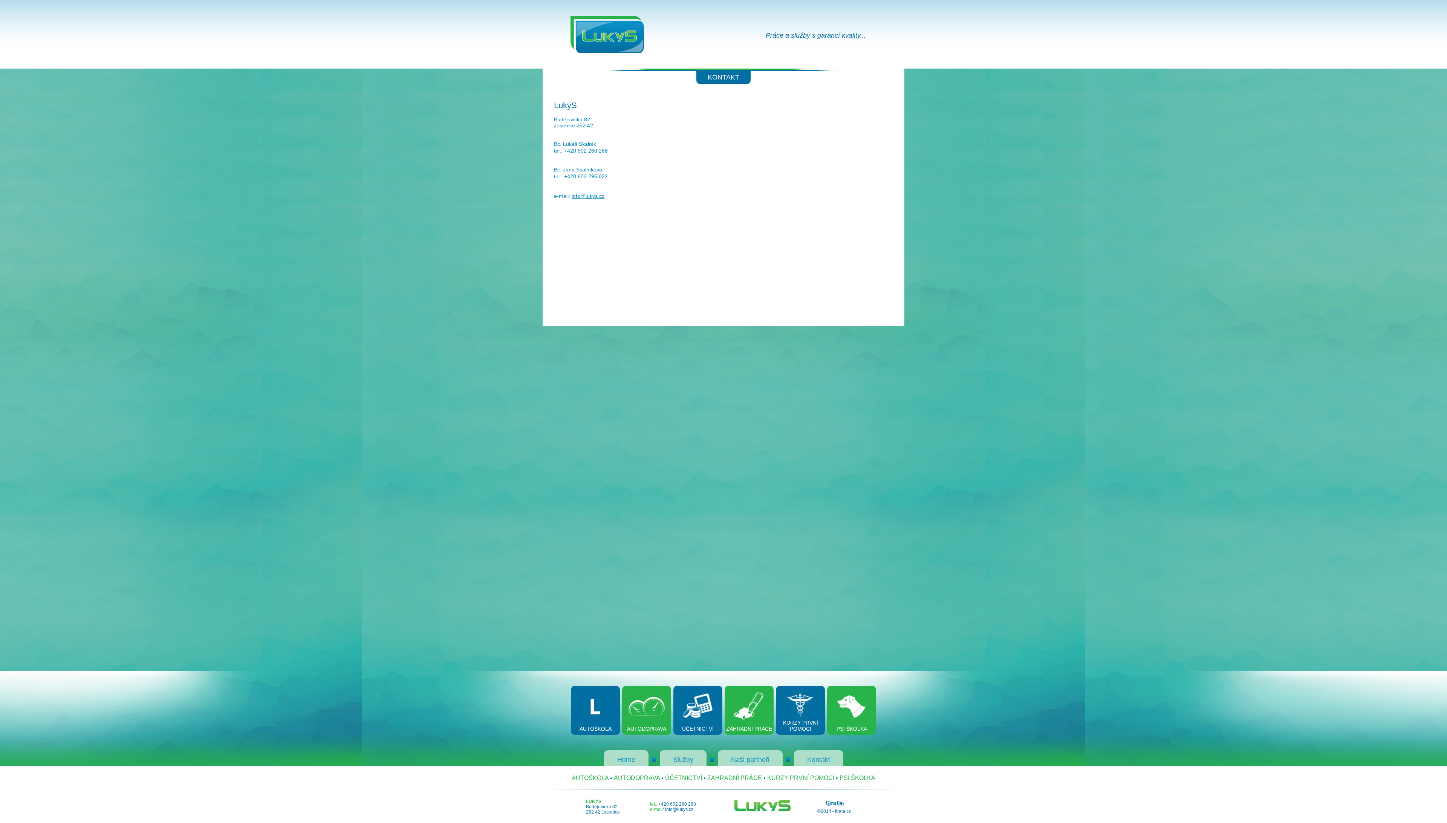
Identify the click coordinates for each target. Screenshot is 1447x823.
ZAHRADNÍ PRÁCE (734, 778)
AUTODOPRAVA (637, 778)
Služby (683, 759)
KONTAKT (723, 77)
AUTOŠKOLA (590, 778)
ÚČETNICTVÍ (683, 778)
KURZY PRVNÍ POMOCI (800, 778)
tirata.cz (843, 811)
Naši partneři (750, 759)
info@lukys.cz (588, 196)
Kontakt (818, 759)
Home (626, 759)
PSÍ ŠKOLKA (857, 778)
